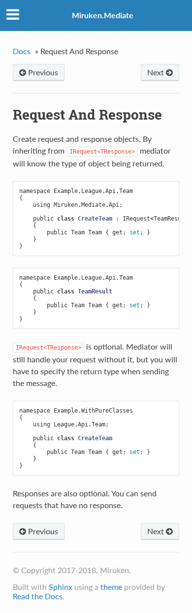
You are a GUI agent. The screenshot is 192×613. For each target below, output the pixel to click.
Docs (22, 51)
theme (111, 586)
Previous (42, 72)
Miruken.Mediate (102, 15)
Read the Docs (38, 596)
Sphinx (60, 586)
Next (156, 72)
